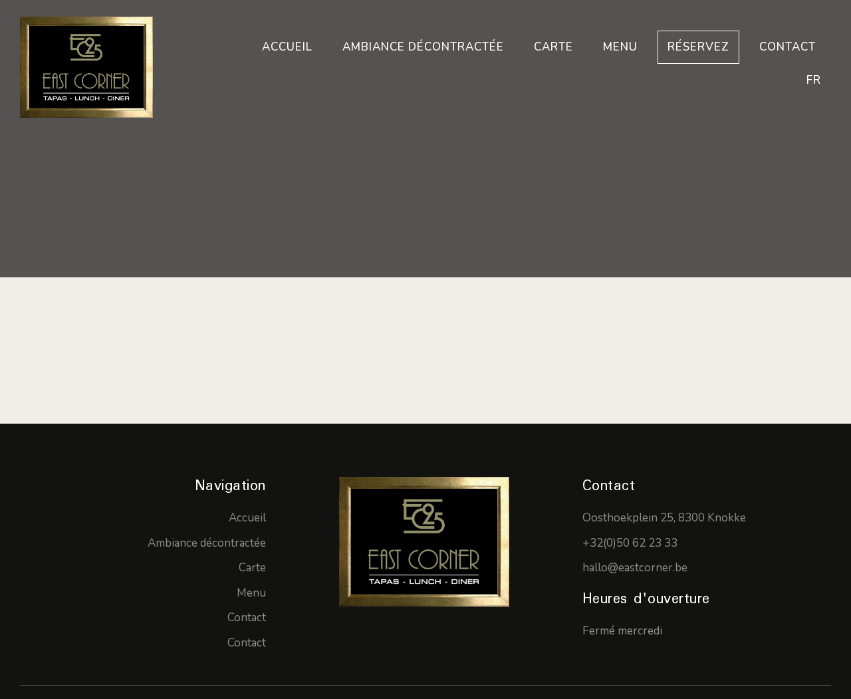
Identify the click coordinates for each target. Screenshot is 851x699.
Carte (553, 47)
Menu (620, 47)
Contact (787, 47)
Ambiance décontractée (423, 47)
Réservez (698, 47)
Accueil (287, 47)
